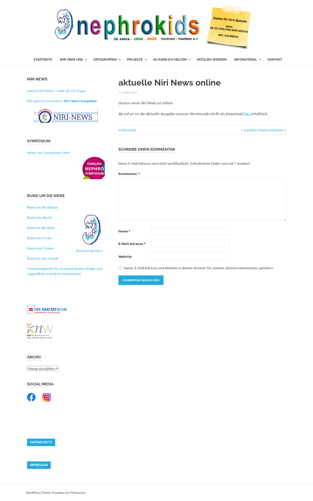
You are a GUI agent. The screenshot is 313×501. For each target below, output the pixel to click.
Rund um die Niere (89, 251)
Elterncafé (128, 130)
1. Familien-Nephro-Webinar (262, 130)
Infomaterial (245, 60)
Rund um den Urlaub (42, 258)
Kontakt (275, 60)
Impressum (39, 465)
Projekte (135, 60)
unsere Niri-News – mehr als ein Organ (56, 90)
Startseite (43, 60)
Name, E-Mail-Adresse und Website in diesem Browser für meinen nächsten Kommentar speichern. (199, 268)
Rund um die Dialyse (42, 207)
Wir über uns (71, 60)
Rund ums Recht (39, 217)
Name (124, 231)
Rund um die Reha (41, 227)
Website (125, 256)
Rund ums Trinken (40, 248)
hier (247, 113)
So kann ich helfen (170, 60)
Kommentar (129, 173)
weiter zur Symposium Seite (48, 152)
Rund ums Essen (39, 238)
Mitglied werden (212, 60)
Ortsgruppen (104, 60)
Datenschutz (41, 442)
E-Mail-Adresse (132, 243)
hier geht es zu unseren (62, 101)
